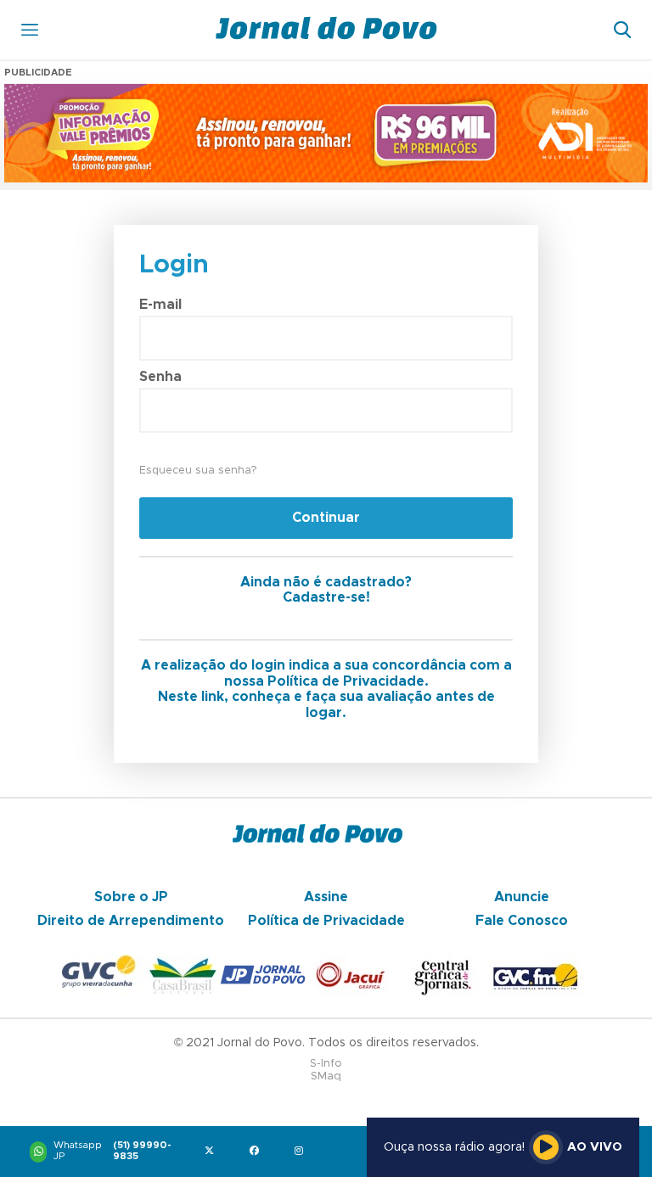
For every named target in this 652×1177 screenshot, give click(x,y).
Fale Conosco (521, 921)
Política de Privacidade (326, 921)
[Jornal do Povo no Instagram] (303, 1152)
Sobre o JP (131, 897)
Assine (326, 897)
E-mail (160, 304)
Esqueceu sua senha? (197, 470)
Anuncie (521, 897)
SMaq (326, 1076)
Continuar (326, 517)
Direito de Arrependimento (130, 921)
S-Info (326, 1063)
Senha (160, 377)
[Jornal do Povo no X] (213, 1152)
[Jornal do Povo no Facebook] (258, 1152)
